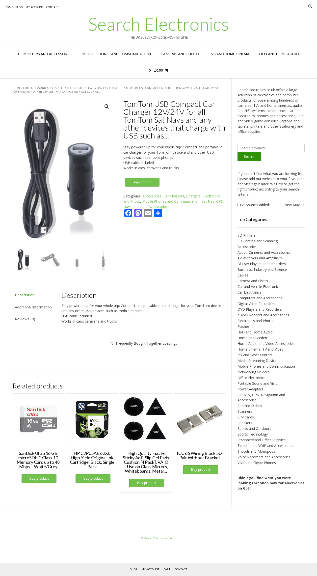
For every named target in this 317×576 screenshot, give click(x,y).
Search (249, 156)
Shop (133, 569)
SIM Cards (246, 417)
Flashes (244, 326)
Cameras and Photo (180, 54)
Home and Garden (252, 337)
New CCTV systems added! (241, 204)
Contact (52, 7)
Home (9, 7)
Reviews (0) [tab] (25, 318)
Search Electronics (158, 24)
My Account (35, 7)
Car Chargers (113, 88)
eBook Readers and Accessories (263, 315)
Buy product (142, 182)
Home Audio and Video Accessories (266, 343)
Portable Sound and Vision (259, 383)
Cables (243, 275)
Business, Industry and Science (262, 269)
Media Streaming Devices (258, 360)
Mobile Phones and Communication (116, 54)
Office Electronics (251, 377)
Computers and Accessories (45, 54)
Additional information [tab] (33, 306)
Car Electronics (249, 292)
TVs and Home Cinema (229, 54)
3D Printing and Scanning (258, 241)
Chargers (93, 88)
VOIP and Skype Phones (257, 462)
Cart (166, 569)
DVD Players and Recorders (260, 309)
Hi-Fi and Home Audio (279, 54)
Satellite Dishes (250, 405)
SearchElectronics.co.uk (160, 538)
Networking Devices (254, 372)
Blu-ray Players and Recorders (262, 263)
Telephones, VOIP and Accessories (265, 445)
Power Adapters (250, 389)
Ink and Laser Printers (255, 355)
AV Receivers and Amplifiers (260, 258)
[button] (106, 106)
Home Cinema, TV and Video (261, 349)
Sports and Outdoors (254, 428)
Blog (19, 7)
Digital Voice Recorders (256, 303)
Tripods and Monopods (256, 451)
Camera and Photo (253, 280)
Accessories (75, 88)
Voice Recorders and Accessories (264, 457)
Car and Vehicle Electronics (259, 286)
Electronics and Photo (255, 320)
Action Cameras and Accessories (264, 252)
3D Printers (247, 235)
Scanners (245, 411)
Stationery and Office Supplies (262, 440)
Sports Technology (253, 434)
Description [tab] (24, 294)
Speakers (245, 422)
